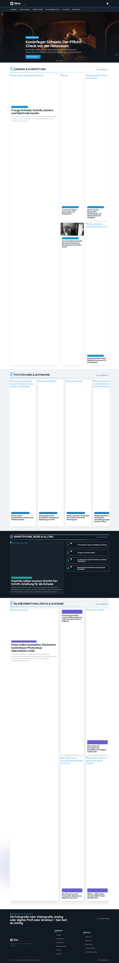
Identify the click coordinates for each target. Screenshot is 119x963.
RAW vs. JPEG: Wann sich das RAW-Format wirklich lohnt (96, 896)
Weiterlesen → (33, 57)
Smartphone (38, 9)
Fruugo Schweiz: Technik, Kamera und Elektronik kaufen (32, 111)
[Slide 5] (62, 60)
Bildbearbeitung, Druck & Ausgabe (39, 603)
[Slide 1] (56, 60)
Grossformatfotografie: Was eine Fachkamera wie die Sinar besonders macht (72, 244)
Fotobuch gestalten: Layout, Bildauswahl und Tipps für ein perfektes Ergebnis (72, 618)
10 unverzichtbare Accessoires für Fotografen (69, 212)
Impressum (88, 940)
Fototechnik (25, 9)
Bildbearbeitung (52, 9)
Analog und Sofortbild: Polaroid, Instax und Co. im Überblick (97, 360)
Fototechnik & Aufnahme (32, 374)
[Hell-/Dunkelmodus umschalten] (107, 3)
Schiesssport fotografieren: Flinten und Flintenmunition (22, 518)
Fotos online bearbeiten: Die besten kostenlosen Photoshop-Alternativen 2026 (33, 648)
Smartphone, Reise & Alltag (33, 536)
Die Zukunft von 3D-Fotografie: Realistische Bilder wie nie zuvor (72, 896)
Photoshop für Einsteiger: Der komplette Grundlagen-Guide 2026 (97, 749)
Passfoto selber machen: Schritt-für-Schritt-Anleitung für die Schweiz (34, 582)
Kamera (14, 9)
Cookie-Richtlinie (90, 948)
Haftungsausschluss (91, 952)
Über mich (76, 9)
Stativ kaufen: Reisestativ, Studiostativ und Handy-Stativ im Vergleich (94, 214)
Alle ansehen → (102, 70)
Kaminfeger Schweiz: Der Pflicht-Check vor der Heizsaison (54, 43)
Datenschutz (89, 944)
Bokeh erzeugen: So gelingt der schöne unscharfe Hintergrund (78, 518)
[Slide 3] (59, 60)
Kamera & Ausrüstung (30, 69)
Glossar (65, 9)
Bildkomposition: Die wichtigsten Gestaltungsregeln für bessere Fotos (103, 519)
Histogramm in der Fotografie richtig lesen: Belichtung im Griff (49, 518)
